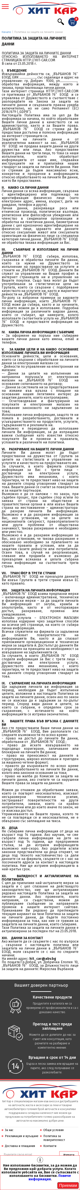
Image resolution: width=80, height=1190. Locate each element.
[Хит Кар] (45, 8)
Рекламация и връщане (21, 1136)
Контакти (49, 1146)
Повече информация (50, 1177)
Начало (6, 32)
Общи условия (53, 1130)
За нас (9, 1130)
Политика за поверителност (54, 1138)
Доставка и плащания (20, 1146)
